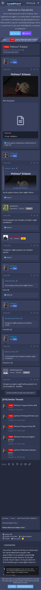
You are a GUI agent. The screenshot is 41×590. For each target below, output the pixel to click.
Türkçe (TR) (8, 534)
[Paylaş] (34, 69)
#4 (37, 245)
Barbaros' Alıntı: (10, 352)
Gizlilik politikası (26, 536)
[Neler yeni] (38, 3)
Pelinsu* (7, 50)
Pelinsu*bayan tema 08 (24, 426)
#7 (37, 346)
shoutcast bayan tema (11, 52)
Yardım (7, 539)
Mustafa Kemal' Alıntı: (12, 318)
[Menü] (2, 3)
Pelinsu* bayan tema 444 (25, 405)
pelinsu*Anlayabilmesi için (26, 415)
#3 (37, 215)
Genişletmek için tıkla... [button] (20, 188)
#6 (37, 313)
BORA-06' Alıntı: (10, 281)
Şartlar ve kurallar (11, 536)
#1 (37, 69)
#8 (37, 380)
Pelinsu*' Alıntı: (10, 168)
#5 (37, 275)
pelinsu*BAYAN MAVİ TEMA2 (18, 40)
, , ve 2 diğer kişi (20, 144)
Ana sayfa (16, 539)
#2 (37, 163)
